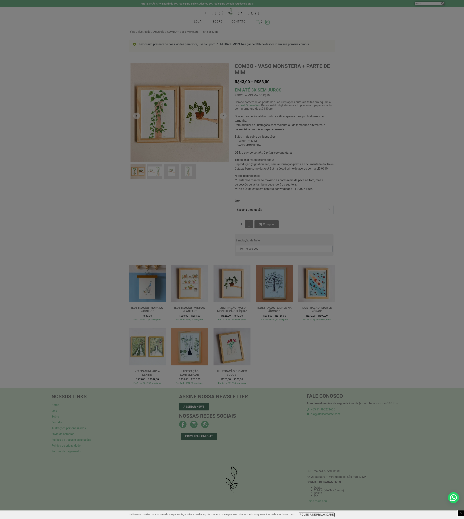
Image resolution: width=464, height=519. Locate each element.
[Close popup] (461, 513)
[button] (453, 497)
